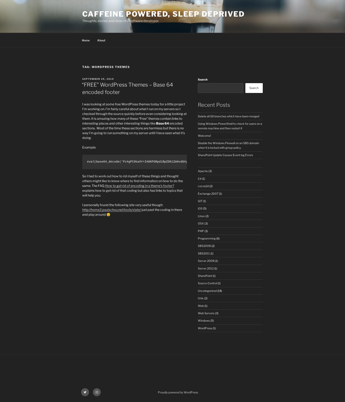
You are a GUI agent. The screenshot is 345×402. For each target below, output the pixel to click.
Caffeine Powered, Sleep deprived (163, 14)
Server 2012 (206, 268)
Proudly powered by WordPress (178, 392)
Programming (207, 238)
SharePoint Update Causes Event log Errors (225, 155)
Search (202, 79)
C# (199, 178)
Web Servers (206, 313)
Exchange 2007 (208, 193)
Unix (201, 298)
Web (201, 305)
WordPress (205, 328)
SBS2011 (204, 253)
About (101, 40)
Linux (201, 216)
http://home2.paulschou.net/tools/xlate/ (111, 210)
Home (86, 40)
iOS (200, 208)
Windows (204, 320)
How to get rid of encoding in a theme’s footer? (139, 186)
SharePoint (205, 275)
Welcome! (204, 135)
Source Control (207, 283)
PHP (201, 231)
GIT (200, 201)
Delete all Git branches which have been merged (228, 116)
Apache (203, 171)
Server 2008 (206, 260)
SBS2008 (204, 245)
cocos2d (203, 186)
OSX (201, 223)
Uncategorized (207, 290)
